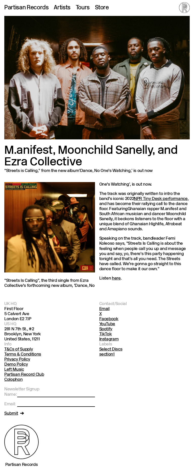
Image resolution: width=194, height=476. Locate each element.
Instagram (109, 339)
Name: (10, 394)
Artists (62, 8)
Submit (11, 413)
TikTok (105, 334)
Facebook (108, 319)
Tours (83, 8)
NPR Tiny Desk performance (161, 199)
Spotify (106, 329)
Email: (10, 404)
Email (104, 309)
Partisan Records (26, 8)
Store (102, 8)
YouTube (107, 324)
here (116, 278)
